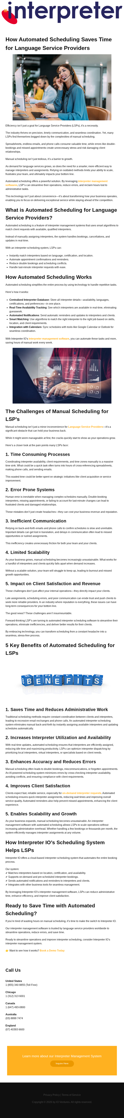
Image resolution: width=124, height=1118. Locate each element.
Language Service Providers (85, 426)
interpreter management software (49, 338)
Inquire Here (62, 1063)
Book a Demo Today (52, 950)
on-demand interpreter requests (81, 793)
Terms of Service (71, 1095)
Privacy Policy (51, 1095)
